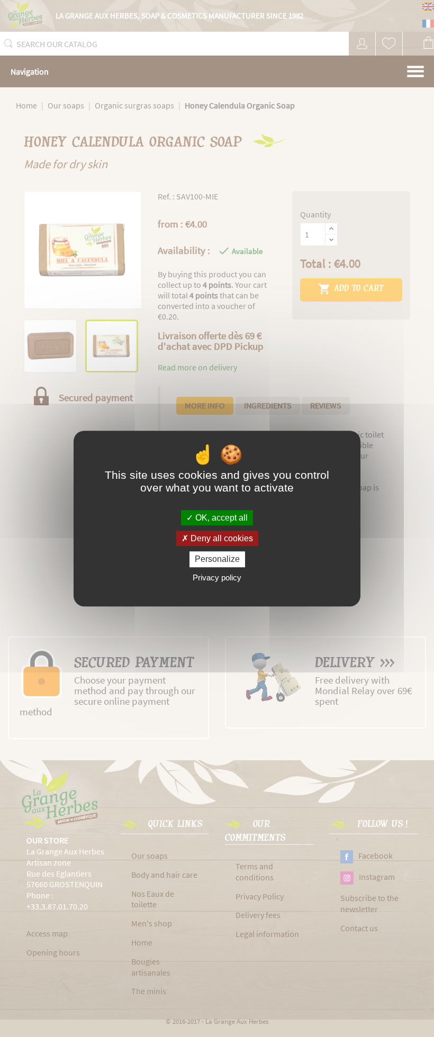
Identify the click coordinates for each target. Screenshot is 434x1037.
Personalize (217, 559)
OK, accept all (220, 517)
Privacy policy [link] (217, 577)
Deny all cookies (220, 538)
